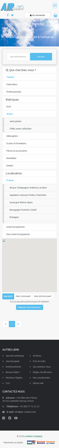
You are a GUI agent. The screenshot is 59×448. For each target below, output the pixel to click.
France (10, 180)
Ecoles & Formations (16, 143)
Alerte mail (37, 383)
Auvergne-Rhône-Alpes (21, 202)
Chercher (41, 57)
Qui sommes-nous (41, 366)
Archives (36, 355)
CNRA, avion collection (20, 128)
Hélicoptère (12, 136)
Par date (8, 296)
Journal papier (12, 361)
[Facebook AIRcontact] (8, 15)
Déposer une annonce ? (29, 307)
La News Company (33, 436)
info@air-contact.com (25, 412)
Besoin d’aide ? (12, 372)
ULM (8, 106)
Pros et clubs (39, 361)
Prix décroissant (43, 296)
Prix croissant (23, 296)
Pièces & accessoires (16, 151)
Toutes (10, 77)
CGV (7, 383)
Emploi (9, 165)
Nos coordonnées (41, 377)
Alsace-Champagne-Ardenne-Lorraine (28, 187)
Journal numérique (14, 355)
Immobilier (11, 158)
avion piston (15, 121)
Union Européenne (15, 227)
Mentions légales (14, 377)
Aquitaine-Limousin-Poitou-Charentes (28, 195)
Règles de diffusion (42, 372)
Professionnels (13, 92)
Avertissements (13, 366)
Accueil (29, 29)
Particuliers (11, 84)
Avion (9, 114)
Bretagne (14, 217)
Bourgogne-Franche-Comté (23, 210)
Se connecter (38, 15)
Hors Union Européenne (18, 234)
